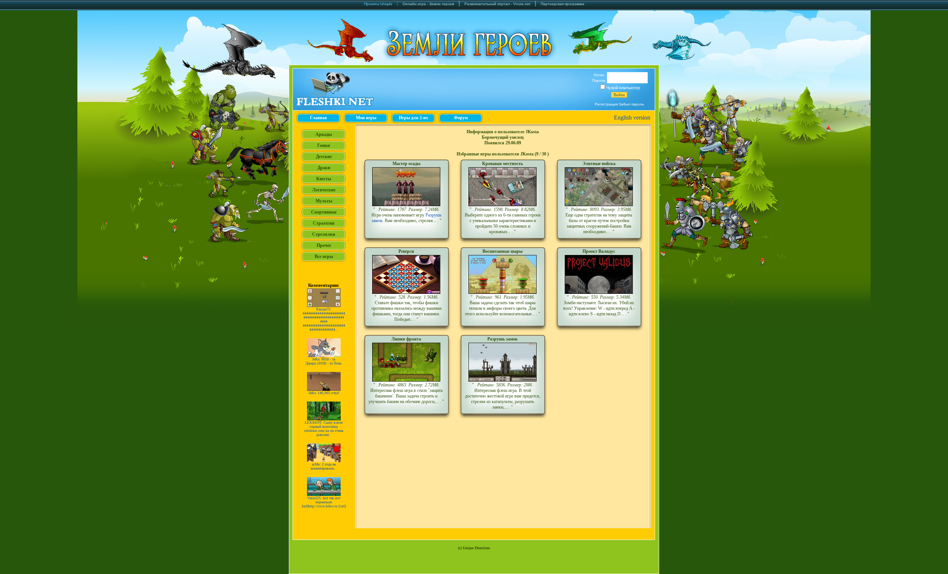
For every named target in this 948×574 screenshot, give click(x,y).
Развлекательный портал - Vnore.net (497, 4)
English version (632, 117)
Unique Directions (476, 548)
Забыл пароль (631, 104)
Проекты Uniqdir (378, 4)
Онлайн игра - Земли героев (428, 4)
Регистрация (606, 104)
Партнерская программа (562, 4)
